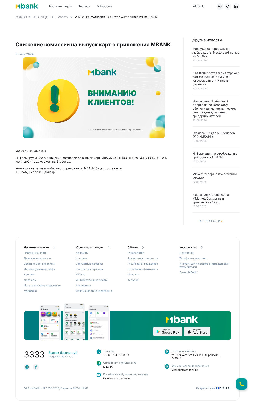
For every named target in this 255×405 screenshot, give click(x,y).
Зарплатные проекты (89, 263)
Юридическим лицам (89, 247)
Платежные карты (35, 252)
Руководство (136, 252)
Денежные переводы (37, 258)
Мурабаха (30, 290)
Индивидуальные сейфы (39, 269)
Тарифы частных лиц (192, 258)
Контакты (133, 274)
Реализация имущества (143, 263)
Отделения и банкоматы (143, 269)
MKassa (80, 274)
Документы (186, 252)
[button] (236, 6)
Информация (187, 247)
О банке (133, 247)
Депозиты (30, 279)
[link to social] (27, 367)
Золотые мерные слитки (39, 263)
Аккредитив (83, 285)
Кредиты (29, 274)
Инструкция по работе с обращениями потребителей (204, 265)
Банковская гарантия (89, 269)
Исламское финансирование (42, 285)
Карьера (133, 279)
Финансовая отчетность (143, 258)
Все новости (209, 221)
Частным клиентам (36, 247)
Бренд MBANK (188, 272)
